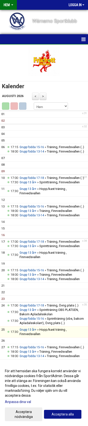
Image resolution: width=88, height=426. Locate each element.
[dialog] (44, 393)
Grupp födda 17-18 (32, 178)
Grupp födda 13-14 (32, 151)
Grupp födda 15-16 (32, 147)
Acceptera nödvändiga (24, 414)
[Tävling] (14, 106)
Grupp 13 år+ (28, 182)
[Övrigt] (22, 106)
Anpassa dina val (18, 402)
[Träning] (5, 106)
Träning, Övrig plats (60, 305)
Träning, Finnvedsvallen (63, 147)
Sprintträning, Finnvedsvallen (59, 182)
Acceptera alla (63, 414)
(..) (82, 147)
